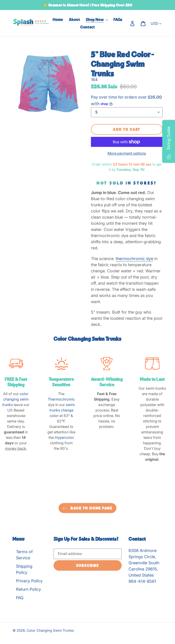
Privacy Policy (29, 580)
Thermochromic (61, 399)
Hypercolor (64, 437)
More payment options (127, 153)
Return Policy (28, 589)
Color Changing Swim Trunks (50, 630)
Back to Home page (91, 508)
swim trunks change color (62, 410)
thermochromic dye (134, 258)
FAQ (19, 597)
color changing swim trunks (15, 399)
